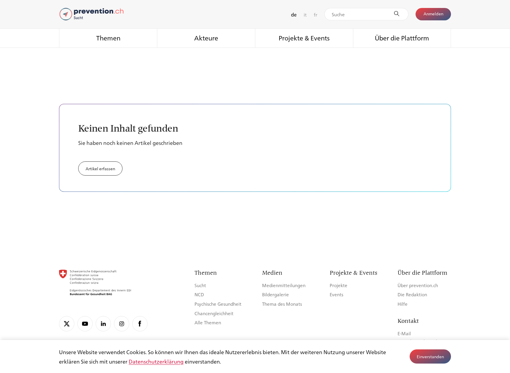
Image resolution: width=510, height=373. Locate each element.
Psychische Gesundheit (217, 304)
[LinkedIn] (103, 323)
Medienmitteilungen (283, 285)
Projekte (338, 285)
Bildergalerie (275, 294)
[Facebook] (140, 323)
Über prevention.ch (418, 285)
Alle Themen (207, 322)
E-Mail (404, 333)
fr (315, 15)
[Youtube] (85, 323)
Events (336, 294)
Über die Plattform (402, 37)
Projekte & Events (304, 37)
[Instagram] (121, 323)
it (305, 15)
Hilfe (403, 304)
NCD (199, 294)
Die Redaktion (412, 294)
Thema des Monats (282, 304)
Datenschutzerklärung (156, 361)
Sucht (200, 285)
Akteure (206, 37)
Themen (108, 37)
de (294, 15)
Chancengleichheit (213, 313)
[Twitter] (66, 323)
